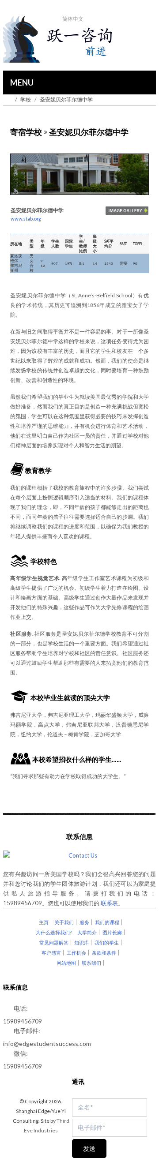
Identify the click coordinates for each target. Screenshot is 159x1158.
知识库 (81, 942)
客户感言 (51, 953)
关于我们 (64, 922)
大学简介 (87, 932)
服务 (84, 922)
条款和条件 (104, 953)
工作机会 (76, 953)
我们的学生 (107, 942)
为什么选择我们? (54, 932)
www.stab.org (26, 219)
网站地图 (66, 963)
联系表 (109, 903)
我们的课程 (107, 922)
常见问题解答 (53, 942)
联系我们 (91, 963)
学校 (25, 99)
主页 (44, 922)
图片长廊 (112, 932)
